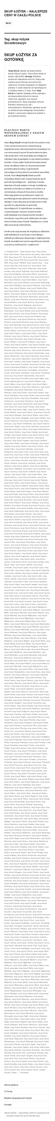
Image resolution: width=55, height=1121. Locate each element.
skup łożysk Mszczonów (20, 649)
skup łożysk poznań (18, 748)
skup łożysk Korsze (20, 525)
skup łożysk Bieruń (11, 291)
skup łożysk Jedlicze (21, 466)
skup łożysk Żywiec (25, 1064)
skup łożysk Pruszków (13, 756)
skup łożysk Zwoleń (19, 1061)
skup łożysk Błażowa (19, 299)
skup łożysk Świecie (22, 897)
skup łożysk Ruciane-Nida (14, 801)
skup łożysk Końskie (12, 519)
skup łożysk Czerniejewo (27, 370)
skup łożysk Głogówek (20, 418)
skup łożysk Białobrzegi (40, 282)
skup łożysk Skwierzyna (38, 841)
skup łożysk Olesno (42, 680)
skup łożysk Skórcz (20, 841)
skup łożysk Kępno (23, 491)
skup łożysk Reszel (12, 796)
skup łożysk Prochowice (26, 751)
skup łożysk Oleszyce (13, 683)
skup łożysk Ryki (38, 807)
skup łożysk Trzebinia (38, 937)
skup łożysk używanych (35, 956)
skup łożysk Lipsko (22, 570)
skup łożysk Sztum (26, 920)
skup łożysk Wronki (36, 1004)
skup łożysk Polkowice (19, 742)
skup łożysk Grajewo (21, 440)
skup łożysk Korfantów (13, 522)
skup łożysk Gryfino (35, 446)
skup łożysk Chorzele (27, 347)
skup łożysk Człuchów (19, 378)
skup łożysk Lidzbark (24, 564)
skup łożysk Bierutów (28, 291)
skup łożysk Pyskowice (26, 773)
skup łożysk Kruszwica (39, 545)
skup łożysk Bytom (21, 327)
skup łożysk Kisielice (12, 497)
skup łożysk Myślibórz (32, 652)
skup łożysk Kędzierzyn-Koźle (32, 488)
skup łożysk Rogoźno (29, 796)
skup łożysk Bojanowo (27, 308)
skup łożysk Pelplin (18, 717)
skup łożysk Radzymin (23, 787)
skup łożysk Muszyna (39, 649)
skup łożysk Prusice (39, 753)
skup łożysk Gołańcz (12, 432)
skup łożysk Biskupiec (36, 293)
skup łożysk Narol (20, 660)
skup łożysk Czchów (37, 364)
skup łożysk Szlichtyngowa (33, 917)
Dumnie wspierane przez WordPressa (23, 1116)
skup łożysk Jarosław (19, 460)
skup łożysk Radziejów (21, 784)
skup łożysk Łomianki (23, 601)
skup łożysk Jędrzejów (39, 466)
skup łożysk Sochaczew (26, 855)
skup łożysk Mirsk (39, 635)
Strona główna (11, 1084)
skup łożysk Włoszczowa (28, 993)
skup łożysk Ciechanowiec (34, 353)
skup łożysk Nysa (33, 672)
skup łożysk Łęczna (42, 593)
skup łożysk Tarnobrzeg (40, 923)
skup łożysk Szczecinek (22, 911)
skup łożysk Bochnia (26, 302)
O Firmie (8, 1091)
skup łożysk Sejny (31, 818)
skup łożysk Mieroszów (19, 624)
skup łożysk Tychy (38, 948)
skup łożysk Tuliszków (13, 945)
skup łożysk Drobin (26, 395)
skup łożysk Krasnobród (13, 539)
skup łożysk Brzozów (20, 322)
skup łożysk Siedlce (26, 824)
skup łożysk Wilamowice (13, 985)
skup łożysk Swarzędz (41, 889)
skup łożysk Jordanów (27, 471)
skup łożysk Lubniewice (27, 578)
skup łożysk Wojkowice (23, 996)
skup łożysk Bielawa (18, 288)
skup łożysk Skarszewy (41, 832)
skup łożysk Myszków (28, 655)
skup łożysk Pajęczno (21, 711)
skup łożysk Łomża (40, 601)
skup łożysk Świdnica (12, 892)
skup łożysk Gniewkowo (22, 423)
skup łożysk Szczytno (13, 917)
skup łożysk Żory (11, 1058)
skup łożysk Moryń (39, 643)
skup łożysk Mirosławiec (21, 635)
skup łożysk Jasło (36, 460)
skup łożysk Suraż (37, 886)
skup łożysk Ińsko (11, 457)
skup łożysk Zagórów (18, 1021)
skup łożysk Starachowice (39, 863)
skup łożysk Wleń (36, 988)
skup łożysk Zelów (41, 1041)
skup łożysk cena (24, 330)
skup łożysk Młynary (28, 638)
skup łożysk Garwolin (36, 409)
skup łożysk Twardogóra (20, 948)
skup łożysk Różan (20, 798)
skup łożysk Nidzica (23, 663)
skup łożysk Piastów (27, 719)
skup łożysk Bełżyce (21, 282)
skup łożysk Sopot (38, 858)
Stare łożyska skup (34, 262)
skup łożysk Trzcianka (29, 934)
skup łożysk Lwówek (29, 584)
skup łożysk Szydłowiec (20, 923)
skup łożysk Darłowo (33, 381)
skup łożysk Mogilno (22, 640)
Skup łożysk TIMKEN (17, 262)
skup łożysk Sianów (36, 821)
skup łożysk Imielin (21, 454)
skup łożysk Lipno (37, 567)
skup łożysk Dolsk (20, 392)
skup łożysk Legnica (38, 556)
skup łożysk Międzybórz (27, 615)
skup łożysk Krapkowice (20, 536)
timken (14, 1072)
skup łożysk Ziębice (21, 1047)
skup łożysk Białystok (31, 285)
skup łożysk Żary (37, 1030)
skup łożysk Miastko (36, 612)
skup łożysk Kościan (38, 525)
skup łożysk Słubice (26, 849)
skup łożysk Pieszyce (12, 725)
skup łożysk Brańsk (12, 313)
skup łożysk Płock (39, 731)
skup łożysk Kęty (11, 494)
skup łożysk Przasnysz (32, 756)
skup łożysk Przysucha (13, 765)
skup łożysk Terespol (18, 928)
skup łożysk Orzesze (24, 694)
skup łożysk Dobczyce (31, 387)
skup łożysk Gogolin (12, 426)
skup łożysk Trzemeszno (32, 940)
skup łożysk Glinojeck (12, 415)
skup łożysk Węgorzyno (13, 973)
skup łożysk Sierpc (29, 830)
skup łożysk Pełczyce (35, 717)
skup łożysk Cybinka (12, 361)
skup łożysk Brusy (16, 316)
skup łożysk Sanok (22, 815)
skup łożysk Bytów (37, 327)
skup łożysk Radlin (42, 779)
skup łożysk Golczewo (30, 426)
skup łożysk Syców (11, 903)
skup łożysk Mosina (12, 646)
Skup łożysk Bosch (11, 254)
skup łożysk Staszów (12, 866)
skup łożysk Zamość (37, 1027)
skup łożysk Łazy (11, 593)
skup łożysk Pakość (38, 711)
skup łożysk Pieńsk (40, 722)
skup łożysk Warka (36, 965)
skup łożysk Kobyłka (25, 508)
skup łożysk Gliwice (30, 415)
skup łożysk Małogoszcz (37, 607)
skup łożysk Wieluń (20, 982)
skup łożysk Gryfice (19, 446)
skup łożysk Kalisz (34, 474)
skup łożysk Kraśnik (39, 536)
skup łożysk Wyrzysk (28, 1010)
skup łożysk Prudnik (22, 753)
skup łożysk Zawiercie (20, 1035)
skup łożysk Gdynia (25, 412)
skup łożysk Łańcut (20, 587)
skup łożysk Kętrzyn (40, 491)
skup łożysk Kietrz (42, 494)
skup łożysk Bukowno (38, 322)
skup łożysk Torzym (42, 931)
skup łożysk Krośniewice (25, 542)
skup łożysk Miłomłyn (27, 632)
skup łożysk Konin (39, 516)
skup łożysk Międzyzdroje (25, 621)
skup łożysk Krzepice (12, 547)
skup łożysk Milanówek (20, 629)
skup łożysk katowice (19, 485)
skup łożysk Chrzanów (40, 350)
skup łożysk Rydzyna (21, 807)
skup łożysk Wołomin (12, 1002)
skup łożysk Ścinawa (39, 815)
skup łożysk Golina (19, 429)
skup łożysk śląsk (11, 844)
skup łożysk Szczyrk (23, 914)
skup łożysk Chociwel (32, 339)
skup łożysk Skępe (11, 838)
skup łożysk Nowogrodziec (14, 672)
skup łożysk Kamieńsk (27, 477)
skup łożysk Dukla (42, 395)
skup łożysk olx (36, 686)
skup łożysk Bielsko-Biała (37, 288)
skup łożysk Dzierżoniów (22, 404)
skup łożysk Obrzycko (20, 674)
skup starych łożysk (42, 1064)
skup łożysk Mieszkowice (40, 624)
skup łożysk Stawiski (30, 866)
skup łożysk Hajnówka (24, 449)
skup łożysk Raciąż (34, 776)
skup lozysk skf (24, 265)
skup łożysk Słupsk (18, 852)
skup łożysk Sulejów (37, 880)
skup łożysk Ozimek (42, 705)
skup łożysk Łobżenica (19, 598)
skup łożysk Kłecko (40, 499)
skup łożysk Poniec (26, 745)
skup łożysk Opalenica (25, 688)
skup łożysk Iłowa (36, 451)
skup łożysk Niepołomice (33, 666)
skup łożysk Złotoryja (35, 1052)
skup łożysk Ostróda (31, 697)
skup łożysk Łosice (11, 604)
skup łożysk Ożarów (25, 705)
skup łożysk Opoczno (19, 691)
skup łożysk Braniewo (39, 310)
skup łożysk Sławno (36, 846)
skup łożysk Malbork (18, 607)
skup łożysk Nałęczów (22, 657)
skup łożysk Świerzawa (40, 897)
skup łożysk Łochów (37, 598)
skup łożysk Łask (22, 590)
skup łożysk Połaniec (37, 742)
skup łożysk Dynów (11, 398)
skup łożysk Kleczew (30, 497)
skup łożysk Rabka (18, 776)
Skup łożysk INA (29, 257)
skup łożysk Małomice (13, 609)
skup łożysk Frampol (26, 406)
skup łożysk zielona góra (39, 1047)
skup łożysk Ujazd (41, 951)
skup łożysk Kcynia (12, 488)
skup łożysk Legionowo (20, 556)
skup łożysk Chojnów (36, 344)
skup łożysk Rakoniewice (14, 790)
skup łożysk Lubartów (12, 573)
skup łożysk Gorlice (19, 435)
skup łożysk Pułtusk (12, 770)
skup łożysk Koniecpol (22, 516)
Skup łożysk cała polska (30, 254)
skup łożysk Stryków (39, 869)
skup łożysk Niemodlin (13, 666)
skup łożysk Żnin (40, 1055)
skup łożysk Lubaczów (40, 570)
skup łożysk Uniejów (29, 954)
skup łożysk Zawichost (28, 1033)
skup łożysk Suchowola (29, 877)
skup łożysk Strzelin (31, 872)
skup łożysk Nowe (41, 669)
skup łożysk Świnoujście (37, 900)
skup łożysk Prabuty (35, 748)
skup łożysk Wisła (32, 985)
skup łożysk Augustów (20, 271)
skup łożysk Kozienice (37, 530)
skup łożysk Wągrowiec (22, 962)
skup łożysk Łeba (26, 593)
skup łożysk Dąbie (36, 378)
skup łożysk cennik (39, 330)
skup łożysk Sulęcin (20, 880)
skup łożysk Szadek (28, 903)
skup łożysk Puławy (39, 767)
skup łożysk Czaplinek (30, 361)
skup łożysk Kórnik (30, 522)
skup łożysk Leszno (19, 561)
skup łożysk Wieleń (11, 979)
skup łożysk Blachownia (28, 296)
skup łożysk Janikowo (28, 457)
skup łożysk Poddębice (40, 736)
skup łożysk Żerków (12, 1044)
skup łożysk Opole (36, 691)
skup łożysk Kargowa (39, 480)
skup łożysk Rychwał (24, 804)
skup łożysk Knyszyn (36, 505)
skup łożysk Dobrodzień (23, 389)
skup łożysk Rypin (40, 810)
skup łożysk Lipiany (20, 567)
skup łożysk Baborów (12, 274)
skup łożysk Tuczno (42, 942)
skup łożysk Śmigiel (35, 852)
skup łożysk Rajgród (41, 787)
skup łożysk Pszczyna (32, 765)
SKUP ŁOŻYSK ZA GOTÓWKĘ (20, 57)
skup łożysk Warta (26, 968)
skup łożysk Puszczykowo (31, 770)
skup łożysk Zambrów (19, 1027)
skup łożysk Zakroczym (28, 1024)
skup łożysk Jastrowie (27, 463)
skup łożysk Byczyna (30, 325)
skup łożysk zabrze (27, 1019)
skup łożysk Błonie (36, 299)
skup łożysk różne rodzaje (39, 798)
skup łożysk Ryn (25, 810)
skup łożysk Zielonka (12, 1050)
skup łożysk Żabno (11, 1019)
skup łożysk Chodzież (26, 341)
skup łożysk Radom (12, 782)
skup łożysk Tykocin (25, 951)
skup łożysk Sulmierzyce (29, 883)
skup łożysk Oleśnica (25, 680)
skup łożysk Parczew (12, 714)
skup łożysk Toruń (26, 931)
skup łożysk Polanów (31, 739)
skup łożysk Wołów (29, 1002)
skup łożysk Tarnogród (13, 925)
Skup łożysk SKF (31, 260)
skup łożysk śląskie (27, 844)
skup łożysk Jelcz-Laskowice (34, 468)
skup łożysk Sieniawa (23, 827)
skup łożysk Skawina (40, 835)
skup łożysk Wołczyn (38, 999)
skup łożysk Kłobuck (12, 502)
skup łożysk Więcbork (39, 976)
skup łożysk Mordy (23, 643)
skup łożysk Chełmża (38, 336)
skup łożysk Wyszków (24, 1013)
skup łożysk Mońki (38, 640)
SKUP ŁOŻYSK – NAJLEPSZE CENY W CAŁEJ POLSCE (25, 13)
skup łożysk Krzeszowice (32, 547)
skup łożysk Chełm (29, 333)
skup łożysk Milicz (37, 629)
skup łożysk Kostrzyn (29, 528)
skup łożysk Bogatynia (22, 305)
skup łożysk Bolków (22, 310)
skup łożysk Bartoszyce (39, 277)
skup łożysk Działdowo (29, 398)
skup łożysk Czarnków (19, 364)
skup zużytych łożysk (29, 1069)
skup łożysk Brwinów (32, 316)
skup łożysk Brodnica (29, 313)
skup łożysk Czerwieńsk (20, 372)
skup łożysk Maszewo (18, 612)
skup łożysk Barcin (29, 274)
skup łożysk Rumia (33, 801)
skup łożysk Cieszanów (30, 356)
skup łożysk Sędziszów (13, 818)
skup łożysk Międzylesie (24, 618)
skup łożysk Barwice (12, 279)
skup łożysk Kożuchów (13, 533)
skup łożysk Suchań (38, 875)
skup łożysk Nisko (26, 669)
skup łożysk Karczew (21, 480)
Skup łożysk (41, 251)
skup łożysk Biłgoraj (19, 293)
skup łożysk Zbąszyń (38, 1035)
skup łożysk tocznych (36, 928)
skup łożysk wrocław (19, 1004)
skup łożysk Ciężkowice (21, 358)
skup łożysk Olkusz (30, 683)
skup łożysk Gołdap (30, 432)
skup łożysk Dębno (39, 384)
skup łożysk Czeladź (37, 367)
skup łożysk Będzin (29, 279)
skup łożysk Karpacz (29, 483)
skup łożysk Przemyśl (22, 762)
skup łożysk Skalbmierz (21, 832)
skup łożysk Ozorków (12, 708)
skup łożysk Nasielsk (36, 660)
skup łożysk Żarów (22, 1030)
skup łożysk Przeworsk (41, 762)
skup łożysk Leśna (27, 559)
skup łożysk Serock (19, 821)
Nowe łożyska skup (28, 251)
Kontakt (7, 1104)
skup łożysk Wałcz (20, 965)
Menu (8, 23)
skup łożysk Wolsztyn (20, 999)
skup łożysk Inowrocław (39, 454)
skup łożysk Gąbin (20, 409)
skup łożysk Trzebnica (13, 940)
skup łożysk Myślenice (13, 652)
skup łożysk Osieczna (13, 697)
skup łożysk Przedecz (27, 759)
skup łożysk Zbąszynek (13, 1038)
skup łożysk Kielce (26, 494)
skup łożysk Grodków (38, 440)
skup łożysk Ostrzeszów (40, 700)
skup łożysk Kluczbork (23, 499)
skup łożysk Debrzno (12, 387)
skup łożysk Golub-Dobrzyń (39, 429)
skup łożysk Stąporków (18, 863)
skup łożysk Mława (11, 638)
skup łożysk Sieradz (41, 827)
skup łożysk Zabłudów (38, 1016)
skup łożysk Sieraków (12, 830)
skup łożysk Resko (39, 793)
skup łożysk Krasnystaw (33, 539)
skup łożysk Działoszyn (24, 401)
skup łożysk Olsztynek (20, 686)
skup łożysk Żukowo (27, 1058)
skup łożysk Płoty (28, 734)
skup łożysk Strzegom (13, 872)
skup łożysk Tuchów (25, 942)
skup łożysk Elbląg (40, 404)
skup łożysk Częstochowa (24, 375)
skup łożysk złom (19, 1052)
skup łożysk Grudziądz (29, 443)
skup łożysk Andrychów (27, 268)
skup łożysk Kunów (24, 550)
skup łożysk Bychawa (12, 325)
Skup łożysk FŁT (15, 257)
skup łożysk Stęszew (21, 869)
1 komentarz (24, 1072)
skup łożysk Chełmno (20, 336)
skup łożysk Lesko (11, 559)
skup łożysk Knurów (19, 505)
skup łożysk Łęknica (30, 595)
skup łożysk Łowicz (28, 604)
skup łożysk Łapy (36, 587)
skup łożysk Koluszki (23, 514)
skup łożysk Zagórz (35, 1021)
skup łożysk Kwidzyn (12, 553)
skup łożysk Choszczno (21, 350)
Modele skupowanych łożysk (18, 1098)
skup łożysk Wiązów (22, 976)
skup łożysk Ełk (10, 406)
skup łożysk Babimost (39, 271)
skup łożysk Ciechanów (13, 353)
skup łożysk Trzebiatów (19, 937)
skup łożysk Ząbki (21, 1016)
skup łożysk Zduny (31, 1038)
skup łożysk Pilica (30, 725)
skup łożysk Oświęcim (13, 703)
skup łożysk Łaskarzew (39, 590)
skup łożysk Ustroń (17, 956)
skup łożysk (36, 265)
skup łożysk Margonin (31, 609)
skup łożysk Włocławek (32, 990)
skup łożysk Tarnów (30, 925)
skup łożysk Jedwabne (13, 468)
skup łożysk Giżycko (42, 412)
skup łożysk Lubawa (30, 573)
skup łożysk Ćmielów (40, 358)
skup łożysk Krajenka (31, 533)
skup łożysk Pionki (35, 728)
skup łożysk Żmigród (24, 1055)
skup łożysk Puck (23, 767)
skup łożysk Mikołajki (12, 626)
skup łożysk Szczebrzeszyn (26, 909)
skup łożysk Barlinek (21, 277)
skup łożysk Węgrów (32, 973)
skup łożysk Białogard (13, 285)
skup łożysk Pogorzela (13, 739)
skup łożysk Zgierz (28, 1044)
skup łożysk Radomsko (30, 782)
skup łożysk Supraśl (21, 886)
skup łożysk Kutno (40, 550)
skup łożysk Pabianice (31, 708)
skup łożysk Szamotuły (22, 906)
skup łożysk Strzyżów (20, 875)
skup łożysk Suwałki (23, 889)
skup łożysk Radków (26, 779)
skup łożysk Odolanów (39, 674)
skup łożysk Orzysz (42, 694)
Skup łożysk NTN (16, 260)
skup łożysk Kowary (20, 530)
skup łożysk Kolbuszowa (14, 511)
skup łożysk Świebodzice (21, 894)
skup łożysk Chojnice (19, 344)
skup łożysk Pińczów (18, 728)
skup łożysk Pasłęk (29, 714)
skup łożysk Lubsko (12, 584)
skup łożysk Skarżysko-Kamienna (17, 835)
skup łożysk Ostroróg (21, 700)
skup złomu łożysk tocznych (31, 1067)
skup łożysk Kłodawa (30, 502)
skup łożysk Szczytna (41, 914)
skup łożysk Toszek (12, 934)
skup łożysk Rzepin (12, 813)
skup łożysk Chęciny (12, 333)
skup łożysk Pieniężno (23, 722)
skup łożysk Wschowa (27, 1007)
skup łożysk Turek (30, 945)
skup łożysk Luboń (20, 581)
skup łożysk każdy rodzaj (39, 485)
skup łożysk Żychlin (36, 1061)
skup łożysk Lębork (29, 553)
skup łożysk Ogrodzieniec (14, 677)
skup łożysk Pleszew (23, 731)
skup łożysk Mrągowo (29, 646)
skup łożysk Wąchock (28, 959)
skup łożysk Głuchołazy (28, 420)
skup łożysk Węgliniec (21, 971)
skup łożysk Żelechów (24, 1041)
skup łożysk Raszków (33, 790)
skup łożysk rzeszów (29, 813)
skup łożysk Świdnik (30, 892)
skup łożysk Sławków (18, 846)
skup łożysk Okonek (33, 677)
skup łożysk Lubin (19, 576)
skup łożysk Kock (41, 508)
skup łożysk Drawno (36, 392)
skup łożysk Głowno (38, 418)
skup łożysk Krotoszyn (20, 545)
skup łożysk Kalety (18, 474)
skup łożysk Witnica (20, 988)
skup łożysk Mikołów (30, 626)
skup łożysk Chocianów (13, 339)
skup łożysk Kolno (32, 511)
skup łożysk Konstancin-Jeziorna (34, 519)
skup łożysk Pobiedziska (20, 736)
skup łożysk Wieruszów (38, 982)
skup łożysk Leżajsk (36, 561)
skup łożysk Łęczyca (12, 595)
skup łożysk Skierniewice (30, 838)
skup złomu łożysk (11, 1067)
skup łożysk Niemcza (40, 663)
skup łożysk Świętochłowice (15, 900)
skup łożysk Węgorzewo (40, 971)
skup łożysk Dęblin (23, 384)
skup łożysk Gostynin (25, 437)
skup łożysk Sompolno (21, 858)
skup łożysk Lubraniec (38, 581)
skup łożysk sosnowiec (30, 861)
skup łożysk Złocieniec (31, 1050)
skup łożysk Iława (21, 451)
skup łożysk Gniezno (41, 423)
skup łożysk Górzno (36, 435)
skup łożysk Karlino (12, 483)
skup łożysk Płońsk (12, 734)
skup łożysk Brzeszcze (26, 319)
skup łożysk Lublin (34, 576)
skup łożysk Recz (24, 793)
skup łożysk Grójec (11, 443)
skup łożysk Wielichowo (30, 979)
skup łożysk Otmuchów (32, 703)
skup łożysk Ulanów (12, 954)
